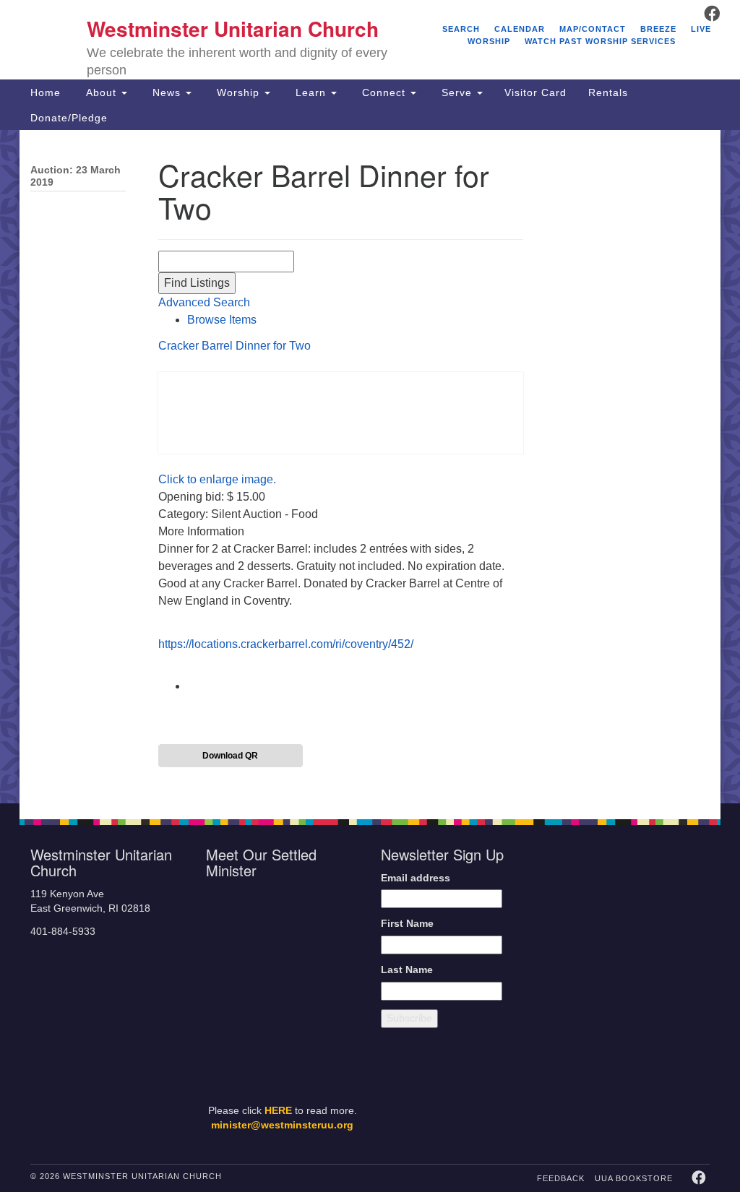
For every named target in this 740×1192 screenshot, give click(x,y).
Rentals (608, 92)
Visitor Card (535, 92)
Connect (383, 92)
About (101, 92)
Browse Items (222, 320)
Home (45, 92)
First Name (407, 923)
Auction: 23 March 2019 (75, 176)
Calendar (519, 29)
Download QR (230, 756)
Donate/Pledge (69, 118)
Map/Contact (592, 29)
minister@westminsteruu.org (282, 1125)
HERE (278, 1110)
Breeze (658, 29)
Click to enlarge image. (217, 479)
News (166, 92)
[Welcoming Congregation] (603, 1029)
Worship (238, 92)
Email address (415, 878)
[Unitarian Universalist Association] (634, 901)
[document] (370, 466)
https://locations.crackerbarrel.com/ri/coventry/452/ (285, 644)
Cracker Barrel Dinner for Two (234, 346)
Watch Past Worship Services (600, 41)
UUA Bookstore (634, 1178)
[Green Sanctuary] (681, 1029)
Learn (311, 92)
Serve (457, 92)
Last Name (407, 969)
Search (461, 29)
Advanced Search (204, 302)
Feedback (561, 1178)
